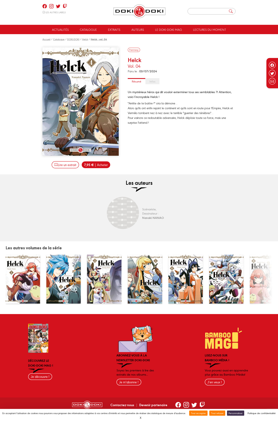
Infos (152, 81)
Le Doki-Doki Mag (168, 29)
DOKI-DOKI (73, 39)
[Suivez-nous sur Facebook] (272, 65)
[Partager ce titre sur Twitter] (272, 73)
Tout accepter (198, 413)
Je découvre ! (40, 376)
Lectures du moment (209, 29)
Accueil (46, 39)
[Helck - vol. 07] (228, 279)
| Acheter (96, 164)
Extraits (114, 29)
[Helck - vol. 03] (106, 279)
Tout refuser (217, 413)
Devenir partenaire (153, 404)
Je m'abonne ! (129, 382)
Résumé (136, 81)
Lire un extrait (67, 165)
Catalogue (88, 29)
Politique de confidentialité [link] (262, 413)
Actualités (60, 29)
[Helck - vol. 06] (187, 279)
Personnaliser (236, 413)
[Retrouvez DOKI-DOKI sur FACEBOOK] (44, 6)
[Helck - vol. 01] (25, 279)
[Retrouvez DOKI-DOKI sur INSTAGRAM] (51, 6)
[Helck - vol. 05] (147, 279)
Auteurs (137, 29)
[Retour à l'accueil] (139, 11)
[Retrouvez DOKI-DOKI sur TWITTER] (58, 6)
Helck (85, 39)
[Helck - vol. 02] (65, 279)
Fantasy (134, 50)
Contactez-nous (122, 404)
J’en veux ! (215, 382)
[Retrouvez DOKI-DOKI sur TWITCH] (65, 6)
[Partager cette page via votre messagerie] (272, 81)
